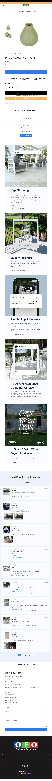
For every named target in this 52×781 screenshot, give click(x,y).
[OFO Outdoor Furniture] (26, 5)
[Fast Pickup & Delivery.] (26, 295)
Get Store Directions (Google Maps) (13, 684)
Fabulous (13, 634)
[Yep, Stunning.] (26, 166)
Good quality (14, 505)
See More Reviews (26, 135)
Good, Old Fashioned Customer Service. (24, 385)
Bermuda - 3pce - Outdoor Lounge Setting (19, 534)
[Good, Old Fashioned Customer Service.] (26, 359)
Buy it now (26, 72)
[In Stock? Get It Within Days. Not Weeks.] (26, 425)
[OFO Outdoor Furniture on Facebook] (22, 766)
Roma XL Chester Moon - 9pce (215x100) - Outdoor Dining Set (23, 625)
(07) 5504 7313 (13, 679)
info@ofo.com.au (13, 681)
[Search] (45, 5)
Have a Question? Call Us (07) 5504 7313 (26, 98)
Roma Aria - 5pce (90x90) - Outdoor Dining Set (20, 610)
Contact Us (15, 462)
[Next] (46, 31)
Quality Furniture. (22, 257)
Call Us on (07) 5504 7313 (19, 208)
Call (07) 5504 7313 (35, 3)
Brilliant (13, 528)
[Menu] (0, 5)
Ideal (12, 567)
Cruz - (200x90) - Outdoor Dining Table (18, 559)
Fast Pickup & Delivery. (25, 319)
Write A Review (26, 131)
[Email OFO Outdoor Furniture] (30, 766)
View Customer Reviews (18, 270)
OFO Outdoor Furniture (28, 771)
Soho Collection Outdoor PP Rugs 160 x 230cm (20, 640)
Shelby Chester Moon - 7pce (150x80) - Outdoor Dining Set (22, 593)
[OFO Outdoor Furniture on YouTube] (25, 766)
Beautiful (13, 619)
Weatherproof (14, 601)
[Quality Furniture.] (26, 233)
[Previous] (13, 31)
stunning (13, 490)
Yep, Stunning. (20, 190)
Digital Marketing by (25, 773)
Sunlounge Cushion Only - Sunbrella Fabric (19, 511)
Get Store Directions (17, 400)
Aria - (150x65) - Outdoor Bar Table (17, 575)
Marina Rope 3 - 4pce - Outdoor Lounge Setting (20, 496)
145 (29, 655)
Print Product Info (10, 103)
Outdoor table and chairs (17, 551)
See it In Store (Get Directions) (27, 93)
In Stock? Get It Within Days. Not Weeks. (25, 451)
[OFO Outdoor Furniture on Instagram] (27, 766)
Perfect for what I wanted (17, 583)
